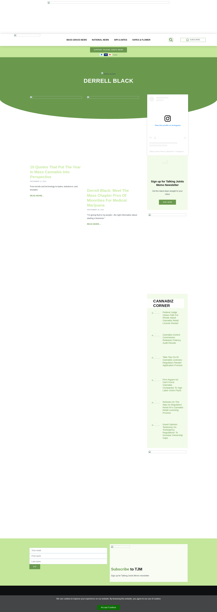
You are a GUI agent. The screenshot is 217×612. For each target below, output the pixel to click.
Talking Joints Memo (157, 151)
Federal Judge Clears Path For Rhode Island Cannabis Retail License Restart (171, 317)
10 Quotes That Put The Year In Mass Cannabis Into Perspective (55, 172)
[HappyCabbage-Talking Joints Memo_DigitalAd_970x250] (108, 3)
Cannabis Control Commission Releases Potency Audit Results (172, 339)
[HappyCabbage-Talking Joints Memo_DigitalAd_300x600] (167, 452)
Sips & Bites (120, 40)
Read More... (37, 196)
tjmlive (170, 151)
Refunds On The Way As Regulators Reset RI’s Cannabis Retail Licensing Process (173, 407)
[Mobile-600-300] (167, 215)
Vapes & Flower (141, 40)
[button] (171, 40)
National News (100, 40)
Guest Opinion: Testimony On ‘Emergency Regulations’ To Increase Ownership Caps (173, 431)
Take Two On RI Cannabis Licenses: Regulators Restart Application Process (172, 361)
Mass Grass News (77, 40)
